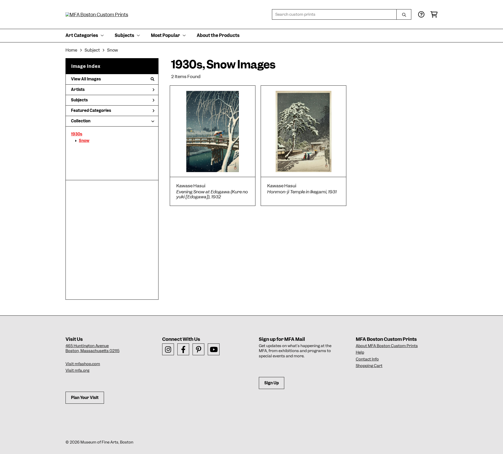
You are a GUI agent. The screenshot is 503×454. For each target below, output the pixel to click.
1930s (76, 134)
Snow (84, 140)
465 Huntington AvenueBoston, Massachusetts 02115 (92, 348)
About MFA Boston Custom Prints (387, 345)
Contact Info (367, 359)
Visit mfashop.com (82, 364)
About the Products (218, 35)
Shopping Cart (369, 365)
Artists (78, 89)
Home (71, 50)
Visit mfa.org (77, 370)
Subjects (79, 100)
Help (360, 352)
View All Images (86, 79)
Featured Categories (91, 110)
